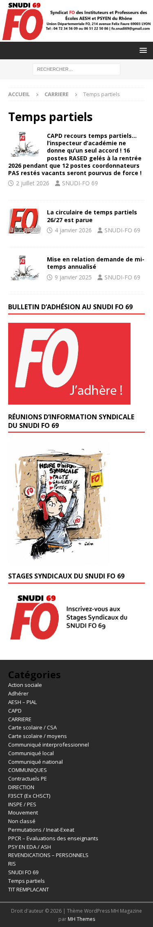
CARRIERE (56, 94)
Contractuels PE (27, 778)
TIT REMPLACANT (28, 889)
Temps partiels (26, 880)
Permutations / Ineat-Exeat (41, 829)
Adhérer (18, 693)
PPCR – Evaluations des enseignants (53, 838)
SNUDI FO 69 (23, 872)
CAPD (15, 710)
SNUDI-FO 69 (80, 183)
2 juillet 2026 (32, 183)
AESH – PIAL (22, 702)
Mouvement (23, 812)
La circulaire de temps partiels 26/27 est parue (92, 215)
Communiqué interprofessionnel (48, 744)
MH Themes (81, 919)
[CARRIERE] (24, 144)
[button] (142, 50)
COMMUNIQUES (27, 770)
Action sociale (25, 684)
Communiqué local (31, 753)
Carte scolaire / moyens (37, 736)
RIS (12, 863)
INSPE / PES (22, 804)
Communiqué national (35, 761)
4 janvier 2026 (73, 230)
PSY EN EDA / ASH (29, 846)
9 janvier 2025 (73, 277)
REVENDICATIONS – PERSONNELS (48, 855)
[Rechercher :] (76, 68)
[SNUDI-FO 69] (76, 36)
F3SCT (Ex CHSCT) (29, 795)
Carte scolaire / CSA (32, 727)
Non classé (21, 821)
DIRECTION (21, 787)
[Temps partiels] (24, 221)
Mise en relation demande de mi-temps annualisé (95, 262)
